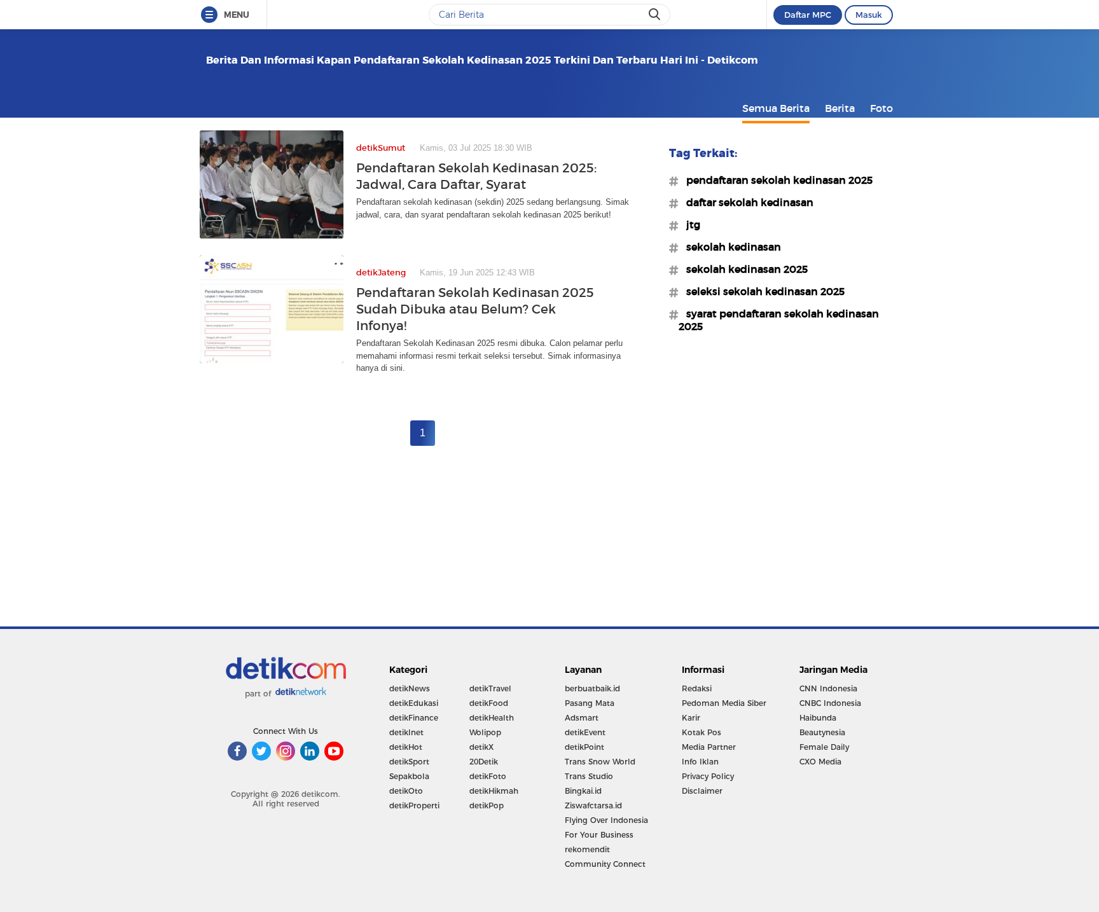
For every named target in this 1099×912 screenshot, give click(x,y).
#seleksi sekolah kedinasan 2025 (762, 291)
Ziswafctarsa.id (593, 805)
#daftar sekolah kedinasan (746, 202)
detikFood (488, 703)
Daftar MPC (807, 15)
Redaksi (697, 688)
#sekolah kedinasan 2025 (743, 269)
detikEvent (585, 732)
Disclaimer (702, 791)
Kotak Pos (701, 732)
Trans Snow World (600, 761)
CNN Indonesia (828, 688)
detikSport (409, 761)
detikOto (406, 791)
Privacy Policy (708, 776)
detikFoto (487, 776)
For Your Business (599, 834)
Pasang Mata (589, 703)
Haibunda (817, 717)
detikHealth (491, 717)
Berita (840, 108)
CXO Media (820, 761)
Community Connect (605, 864)
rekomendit (587, 849)
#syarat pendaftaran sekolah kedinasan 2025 (779, 320)
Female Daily (824, 747)
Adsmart (581, 717)
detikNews (409, 688)
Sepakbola (409, 776)
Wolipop (485, 732)
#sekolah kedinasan (730, 246)
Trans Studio (589, 776)
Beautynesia (822, 732)
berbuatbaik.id (592, 688)
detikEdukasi (413, 703)
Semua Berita (776, 108)
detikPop (486, 805)
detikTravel (490, 688)
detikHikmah (493, 791)
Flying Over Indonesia (606, 820)
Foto (881, 108)
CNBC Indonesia (830, 703)
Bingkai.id (583, 791)
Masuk (868, 15)
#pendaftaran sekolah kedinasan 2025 (776, 180)
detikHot (405, 747)
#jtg (689, 224)
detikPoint (584, 747)
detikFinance (413, 717)
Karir (691, 717)
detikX (481, 747)
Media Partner (709, 747)
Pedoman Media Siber (724, 703)
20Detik (483, 761)
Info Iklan (700, 761)
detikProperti (414, 805)
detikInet (406, 732)
